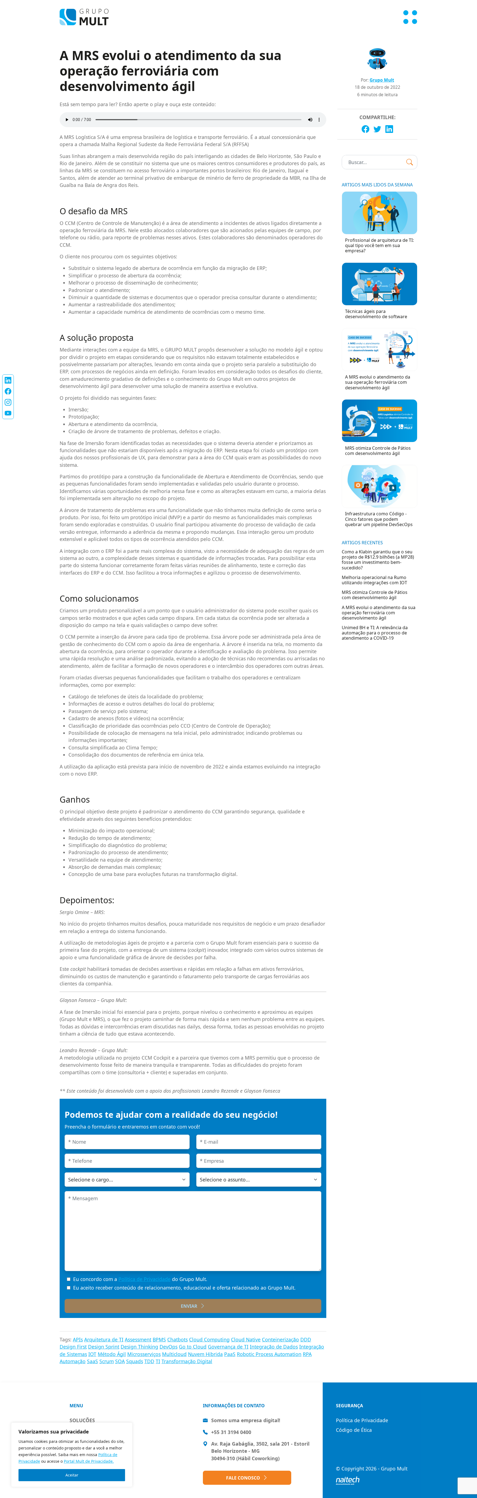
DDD (305, 1339)
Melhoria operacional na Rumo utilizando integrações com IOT (374, 580)
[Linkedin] (389, 129)
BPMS (159, 1339)
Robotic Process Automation (269, 1354)
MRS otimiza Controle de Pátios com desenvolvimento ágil (374, 595)
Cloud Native (246, 1339)
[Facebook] (365, 129)
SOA (120, 1361)
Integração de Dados (274, 1346)
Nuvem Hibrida (205, 1354)
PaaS (229, 1354)
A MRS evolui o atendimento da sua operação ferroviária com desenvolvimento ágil (378, 612)
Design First (73, 1346)
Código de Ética (354, 1430)
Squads (134, 1361)
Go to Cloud (192, 1346)
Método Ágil (112, 1354)
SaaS (92, 1361)
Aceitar (71, 1475)
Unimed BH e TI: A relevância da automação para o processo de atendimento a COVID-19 (375, 633)
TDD (149, 1361)
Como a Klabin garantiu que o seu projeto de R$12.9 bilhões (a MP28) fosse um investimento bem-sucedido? (378, 560)
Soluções (82, 1420)
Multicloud (174, 1354)
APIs (78, 1339)
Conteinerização (280, 1339)
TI (158, 1361)
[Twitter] (377, 129)
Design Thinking (139, 1346)
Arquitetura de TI (103, 1339)
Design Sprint (103, 1346)
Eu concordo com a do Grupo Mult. (140, 1279)
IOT (92, 1354)
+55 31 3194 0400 (231, 1432)
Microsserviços (144, 1354)
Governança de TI (228, 1346)
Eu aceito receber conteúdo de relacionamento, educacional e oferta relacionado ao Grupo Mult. (184, 1287)
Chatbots (177, 1339)
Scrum (106, 1361)
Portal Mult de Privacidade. (89, 1461)
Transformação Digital (186, 1361)
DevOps (168, 1346)
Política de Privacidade (144, 1279)
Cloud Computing (209, 1339)
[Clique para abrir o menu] (410, 17)
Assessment (138, 1339)
